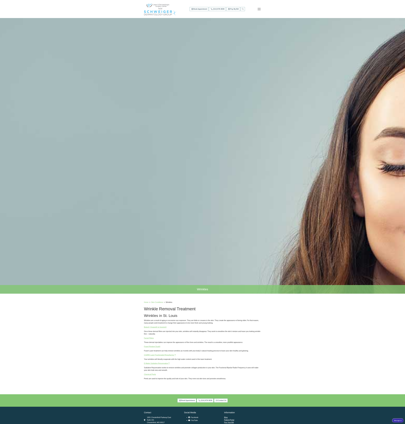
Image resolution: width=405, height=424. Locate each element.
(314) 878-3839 (218, 9)
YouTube (194, 420)
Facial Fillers (149, 338)
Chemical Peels (150, 374)
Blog (226, 417)
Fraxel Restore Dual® (152, 346)
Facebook (194, 417)
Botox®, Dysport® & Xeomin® (155, 327)
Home (146, 302)
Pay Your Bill (229, 422)
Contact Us (222, 400)
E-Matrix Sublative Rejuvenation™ (157, 363)
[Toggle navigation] (259, 9)
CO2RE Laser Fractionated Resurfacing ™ (160, 355)
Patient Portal (229, 420)
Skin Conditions (157, 302)
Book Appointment (200, 9)
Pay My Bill (234, 9)
